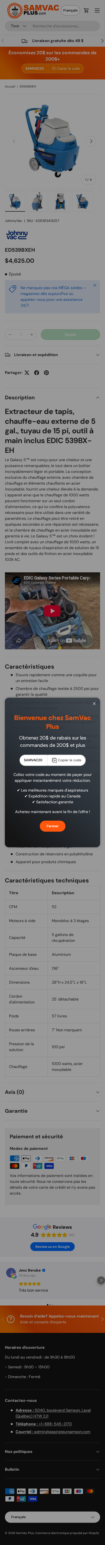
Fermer (53, 826)
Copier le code (69, 760)
